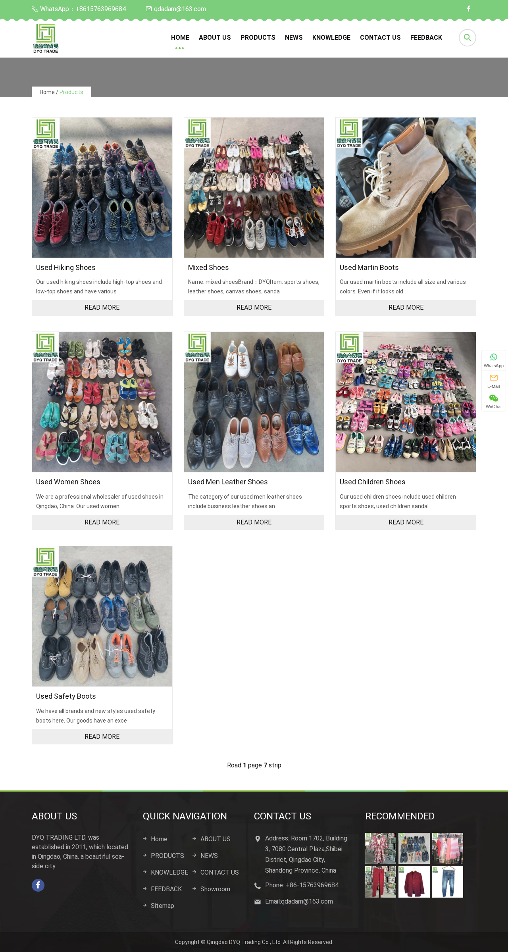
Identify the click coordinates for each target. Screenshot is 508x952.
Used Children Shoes (373, 482)
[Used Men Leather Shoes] (254, 402)
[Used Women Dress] (380, 848)
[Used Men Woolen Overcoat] (413, 881)
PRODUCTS (258, 37)
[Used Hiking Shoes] (102, 188)
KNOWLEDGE (331, 37)
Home (180, 37)
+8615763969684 (100, 9)
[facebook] (469, 9)
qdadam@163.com (180, 9)
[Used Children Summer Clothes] (447, 848)
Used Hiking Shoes (66, 267)
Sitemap (162, 906)
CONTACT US (380, 37)
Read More (102, 307)
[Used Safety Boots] (102, 616)
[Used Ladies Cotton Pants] (380, 881)
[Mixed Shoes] (254, 188)
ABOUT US (215, 37)
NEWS (294, 37)
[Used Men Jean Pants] (447, 881)
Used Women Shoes (68, 482)
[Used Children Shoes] (406, 402)
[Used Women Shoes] (102, 402)
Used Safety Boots (66, 696)
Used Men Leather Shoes (228, 482)
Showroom (215, 889)
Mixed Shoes (208, 267)
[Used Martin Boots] (406, 188)
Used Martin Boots (369, 267)
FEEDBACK (426, 37)
